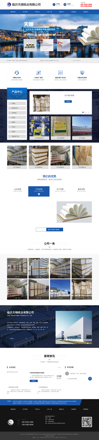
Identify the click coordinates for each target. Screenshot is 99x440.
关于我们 (25, 12)
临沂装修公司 (53, 401)
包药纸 (13, 131)
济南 (41, 437)
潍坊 (44, 437)
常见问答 (70, 367)
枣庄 (54, 437)
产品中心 (37, 12)
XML (58, 60)
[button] (83, 112)
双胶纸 (13, 60)
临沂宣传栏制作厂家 (66, 401)
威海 (57, 437)
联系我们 (85, 12)
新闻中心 (61, 12)
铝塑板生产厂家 (21, 403)
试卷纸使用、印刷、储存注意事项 (78, 373)
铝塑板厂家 (15, 403)
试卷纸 (16, 60)
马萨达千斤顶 (15, 401)
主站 (38, 437)
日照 (49, 437)
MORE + (59, 367)
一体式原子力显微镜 (37, 401)
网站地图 (51, 60)
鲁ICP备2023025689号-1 (52, 434)
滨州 (60, 437)
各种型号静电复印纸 (23, 60)
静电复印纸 (15, 108)
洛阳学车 (21, 401)
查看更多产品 (15, 136)
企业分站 (47, 60)
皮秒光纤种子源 (63, 403)
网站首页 (13, 12)
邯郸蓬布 (31, 401)
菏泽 (65, 437)
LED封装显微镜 (36, 403)
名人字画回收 (73, 401)
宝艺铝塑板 (59, 401)
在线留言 (73, 12)
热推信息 (42, 60)
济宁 (52, 437)
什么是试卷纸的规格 (72, 378)
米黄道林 (14, 113)
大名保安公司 (26, 401)
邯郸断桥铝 (48, 403)
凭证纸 (13, 127)
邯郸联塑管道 (42, 403)
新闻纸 (13, 122)
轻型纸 (13, 117)
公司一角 (49, 12)
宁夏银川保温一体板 (46, 401)
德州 (62, 437)
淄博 (46, 437)
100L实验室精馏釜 (29, 403)
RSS (55, 60)
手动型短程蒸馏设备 (55, 403)
